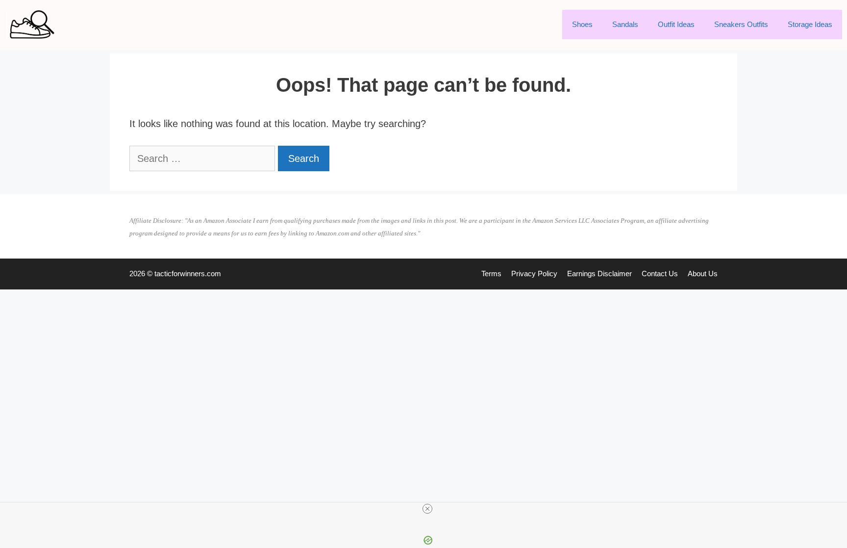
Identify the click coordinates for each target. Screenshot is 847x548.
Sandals (625, 24)
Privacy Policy (534, 273)
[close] (427, 509)
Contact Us (660, 273)
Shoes (582, 24)
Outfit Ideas (676, 24)
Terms (491, 273)
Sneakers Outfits (741, 24)
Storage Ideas (810, 24)
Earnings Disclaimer (599, 273)
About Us (703, 273)
